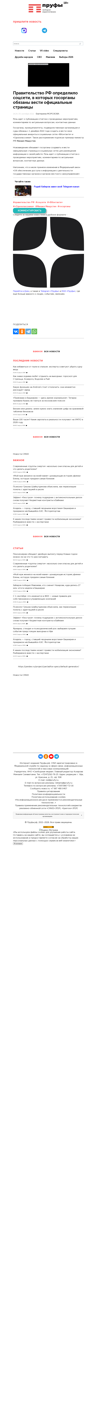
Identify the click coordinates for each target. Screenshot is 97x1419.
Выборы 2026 (66, 57)
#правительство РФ (23, 202)
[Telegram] (28, 331)
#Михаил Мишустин (45, 206)
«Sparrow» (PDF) (70, 808)
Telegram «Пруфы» (49, 291)
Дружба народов (24, 57)
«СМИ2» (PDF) (54, 808)
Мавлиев (50, 57)
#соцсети (41, 202)
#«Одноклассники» (23, 206)
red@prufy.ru (52, 780)
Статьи (32, 50)
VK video (44, 50)
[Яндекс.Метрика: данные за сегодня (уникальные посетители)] (48, 830)
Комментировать (29, 210)
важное (38, 351)
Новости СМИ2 (21, 454)
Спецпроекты (60, 50)
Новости (19, 50)
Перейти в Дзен (21, 291)
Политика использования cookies (49, 797)
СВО (39, 57)
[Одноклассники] (22, 331)
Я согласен (18, 844)
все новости (52, 351)
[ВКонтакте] (16, 331)
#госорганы (64, 206)
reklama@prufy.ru (63, 783)
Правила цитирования (48, 791)
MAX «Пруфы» (68, 291)
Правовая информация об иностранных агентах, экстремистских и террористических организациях (47, 815)
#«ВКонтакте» (55, 202)
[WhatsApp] (34, 331)
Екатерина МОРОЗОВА (47, 113)
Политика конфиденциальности (48, 794)
